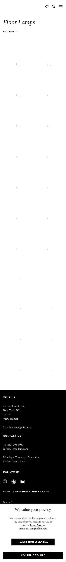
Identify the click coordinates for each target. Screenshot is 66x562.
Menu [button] (60, 7)
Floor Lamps (19, 22)
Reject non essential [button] (33, 541)
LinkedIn (22, 481)
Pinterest (14, 481)
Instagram (5, 481)
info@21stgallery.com (15, 449)
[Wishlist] (47, 7)
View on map (10, 419)
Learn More (36, 525)
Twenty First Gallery (15, 6)
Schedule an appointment (17, 427)
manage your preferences (33, 528)
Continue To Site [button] (33, 555)
